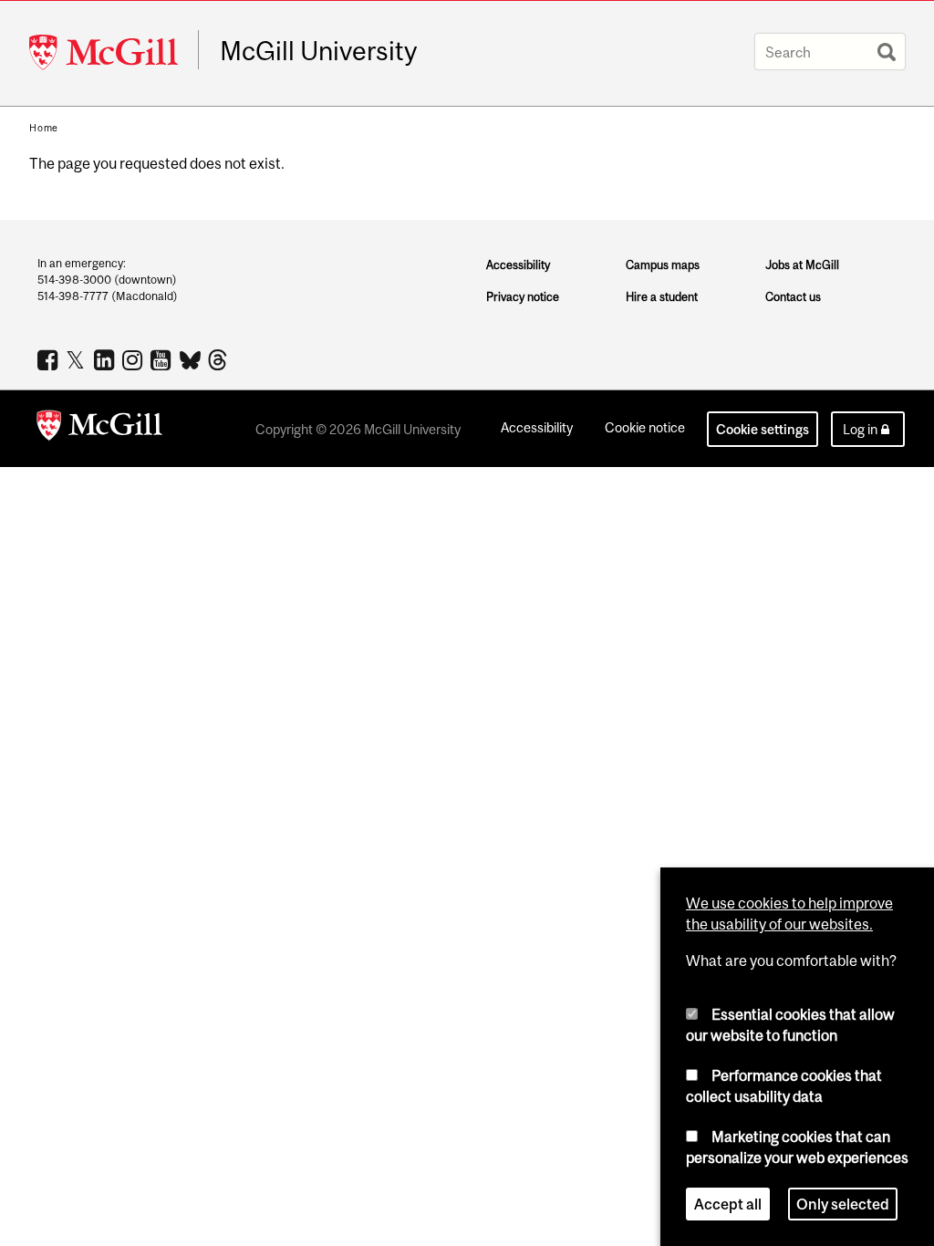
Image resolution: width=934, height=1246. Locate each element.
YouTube (162, 359)
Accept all (728, 1204)
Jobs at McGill (802, 265)
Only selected (842, 1204)
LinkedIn (106, 359)
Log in (860, 429)
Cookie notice (645, 427)
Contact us (793, 297)
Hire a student (662, 297)
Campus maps (663, 265)
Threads (219, 360)
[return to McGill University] (99, 429)
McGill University (318, 51)
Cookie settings (762, 429)
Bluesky (191, 358)
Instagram (134, 359)
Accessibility (518, 265)
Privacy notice (522, 297)
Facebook (49, 359)
